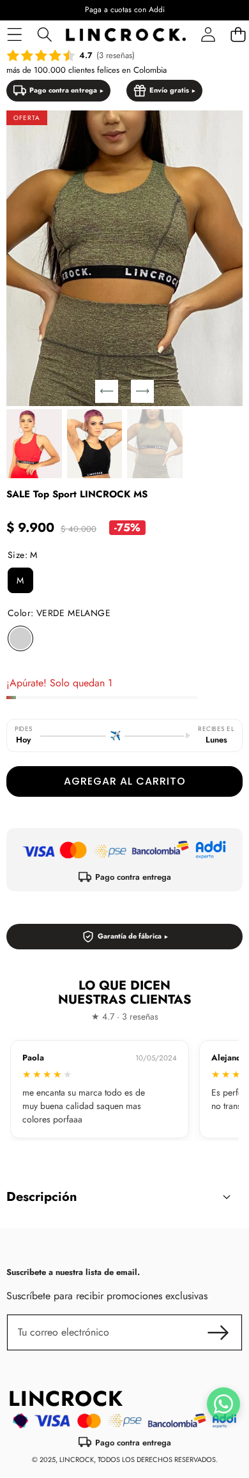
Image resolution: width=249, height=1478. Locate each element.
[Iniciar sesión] (207, 34)
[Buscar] (44, 34)
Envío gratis (169, 90)
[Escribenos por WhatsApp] (223, 1404)
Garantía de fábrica (130, 936)
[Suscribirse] (218, 1332)
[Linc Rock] (126, 35)
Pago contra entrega (63, 90)
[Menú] (14, 34)
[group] (34, 443)
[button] (106, 391)
